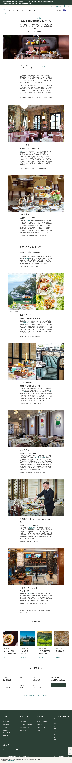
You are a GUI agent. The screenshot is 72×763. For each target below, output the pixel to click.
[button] (70, 759)
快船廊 (29, 593)
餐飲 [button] (26, 10)
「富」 (21, 151)
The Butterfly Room (39, 457)
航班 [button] (10, 10)
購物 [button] (18, 10)
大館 (40, 151)
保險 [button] (22, 10)
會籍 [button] (34, 10)
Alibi (26, 258)
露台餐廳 (25, 322)
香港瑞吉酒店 (32, 528)
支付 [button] (30, 10)
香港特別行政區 (60, 756)
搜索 (51, 6)
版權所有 (4, 756)
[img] (68, 1)
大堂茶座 (27, 220)
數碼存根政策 (11, 760)
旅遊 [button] (14, 10)
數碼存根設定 (23, 730)
